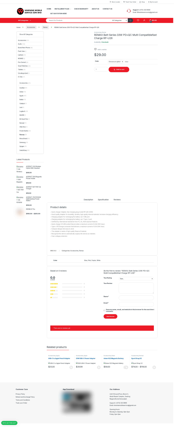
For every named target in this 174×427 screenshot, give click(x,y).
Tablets (21, 69)
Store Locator (116, 2)
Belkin (23, 99)
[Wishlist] (138, 20)
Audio (21, 44)
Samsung (24, 142)
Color (97, 61)
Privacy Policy (20, 394)
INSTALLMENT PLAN (62, 9)
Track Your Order (130, 2)
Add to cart (120, 69)
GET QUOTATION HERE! (58, 13)
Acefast (23, 88)
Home (18, 27)
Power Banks (25, 131)
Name (106, 296)
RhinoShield (25, 138)
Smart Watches (24, 66)
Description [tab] (88, 200)
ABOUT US (95, 9)
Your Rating (108, 278)
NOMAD (21, 58)
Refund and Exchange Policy (25, 397)
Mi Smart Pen (25, 119)
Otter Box (23, 127)
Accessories (31, 27)
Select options (70, 367)
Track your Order (21, 403)
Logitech (24, 111)
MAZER (23, 115)
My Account (153, 2)
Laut (22, 107)
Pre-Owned (23, 62)
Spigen (23, 146)
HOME (49, 9)
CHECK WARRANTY (81, 9)
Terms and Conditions (23, 400)
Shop (143, 2)
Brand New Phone (25, 47)
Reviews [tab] (117, 200)
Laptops (22, 55)
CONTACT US (107, 9)
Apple (58, 355)
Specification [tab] (103, 200)
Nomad (141, 355)
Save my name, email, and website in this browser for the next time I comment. (130, 310)
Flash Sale (22, 51)
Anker (113, 355)
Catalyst (23, 103)
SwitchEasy (24, 150)
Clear (126, 61)
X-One (21, 77)
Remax (45, 27)
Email (106, 303)
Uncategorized (24, 73)
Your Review (108, 283)
